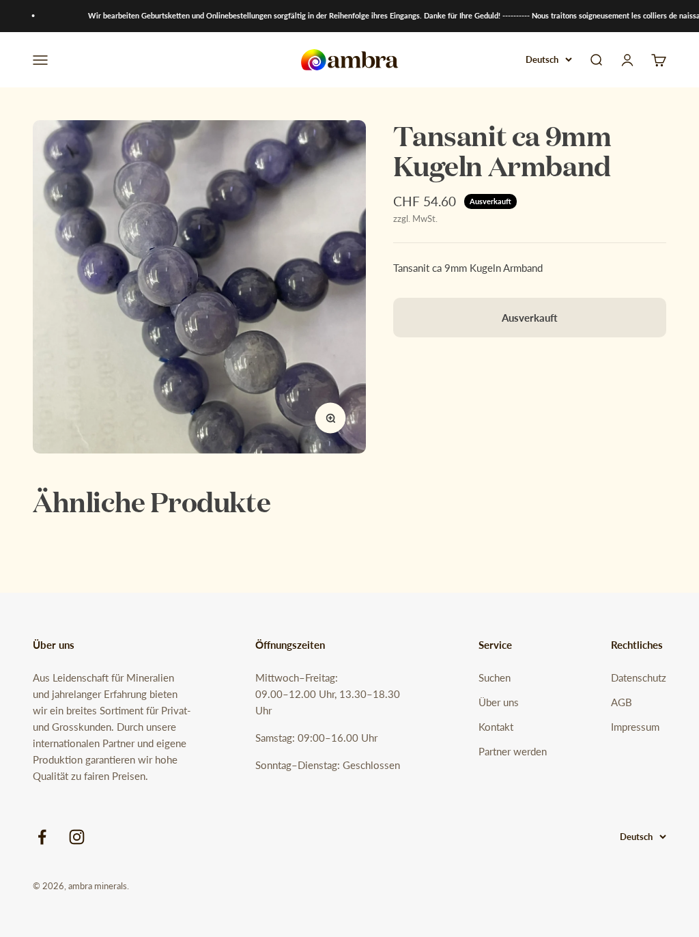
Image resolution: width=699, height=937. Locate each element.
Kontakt (496, 727)
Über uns (499, 702)
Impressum (635, 727)
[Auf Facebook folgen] (42, 837)
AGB (621, 702)
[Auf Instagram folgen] (77, 837)
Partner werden (513, 751)
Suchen (495, 677)
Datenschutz (638, 677)
